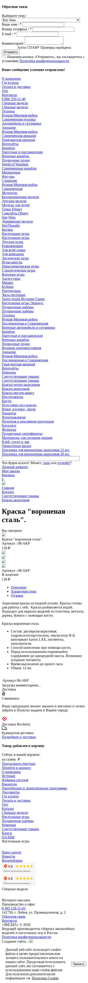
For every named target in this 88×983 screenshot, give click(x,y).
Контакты (9, 95)
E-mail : (9, 34)
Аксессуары (11, 278)
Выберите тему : (14, 16)
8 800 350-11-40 (13, 99)
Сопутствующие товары (20, 376)
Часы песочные (13, 295)
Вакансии (9, 784)
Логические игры (15, 258)
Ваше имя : (11, 24)
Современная (12, 189)
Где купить (10, 83)
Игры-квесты (12, 262)
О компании (11, 78)
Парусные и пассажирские (22, 152)
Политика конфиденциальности (26, 937)
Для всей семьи (13, 250)
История (8, 776)
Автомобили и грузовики (21, 123)
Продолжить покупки (18, 764)
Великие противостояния (21, 348)
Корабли (8, 148)
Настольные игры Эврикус (23, 303)
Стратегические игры (18, 270)
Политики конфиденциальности (44, 61)
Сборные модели (15, 103)
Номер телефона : (17, 29)
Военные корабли (15, 156)
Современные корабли (19, 168)
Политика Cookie (45, 978)
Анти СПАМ (44, 47)
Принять (78, 964)
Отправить (11, 52)
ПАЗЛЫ (8, 837)
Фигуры (8, 176)
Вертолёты (10, 144)
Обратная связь (13, 916)
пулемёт (64, 463)
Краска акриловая (15, 389)
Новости (8, 856)
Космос (7, 229)
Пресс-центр (11, 852)
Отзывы (17, 595)
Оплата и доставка (16, 87)
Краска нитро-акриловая (21, 385)
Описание (18, 587)
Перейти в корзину (16, 768)
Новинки (9, 372)
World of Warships (15, 164)
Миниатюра (11, 172)
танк (46, 463)
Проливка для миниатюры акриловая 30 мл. (36, 454)
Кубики (8, 287)
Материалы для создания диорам (27, 438)
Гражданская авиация (18, 140)
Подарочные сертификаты (22, 434)
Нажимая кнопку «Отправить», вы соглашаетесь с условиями (43, 59)
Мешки (7, 283)
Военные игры (13, 274)
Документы (11, 792)
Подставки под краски (19, 405)
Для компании (13, 254)
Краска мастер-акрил (18, 393)
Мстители (9, 193)
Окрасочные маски (16, 446)
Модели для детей (16, 205)
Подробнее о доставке (19, 737)
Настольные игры (15, 234)
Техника (8, 111)
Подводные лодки (16, 160)
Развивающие (12, 246)
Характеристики (23, 591)
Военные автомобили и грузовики (28, 327)
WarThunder (11, 225)
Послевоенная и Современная (25, 323)
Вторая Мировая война (19, 115)
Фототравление (14, 417)
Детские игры (12, 242)
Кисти (7, 401)
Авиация (9, 127)
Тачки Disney (12, 209)
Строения (9, 180)
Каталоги (9, 425)
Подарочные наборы (18, 307)
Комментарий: (13, 43)
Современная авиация (19, 136)
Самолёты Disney (15, 213)
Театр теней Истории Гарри (23, 299)
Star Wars (9, 217)
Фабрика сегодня (15, 780)
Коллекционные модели (20, 197)
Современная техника (19, 119)
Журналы (9, 429)
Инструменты (12, 397)
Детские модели (14, 201)
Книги (7, 833)
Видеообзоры (12, 860)
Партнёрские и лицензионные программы (34, 788)
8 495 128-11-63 (13, 908)
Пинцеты (9, 413)
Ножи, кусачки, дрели (19, 409)
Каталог (8, 492)
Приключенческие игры (20, 266)
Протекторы (11, 291)
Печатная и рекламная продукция (28, 421)
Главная (8, 488)
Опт (5, 91)
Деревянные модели (17, 221)
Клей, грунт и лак (15, 442)
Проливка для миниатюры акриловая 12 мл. (36, 450)
